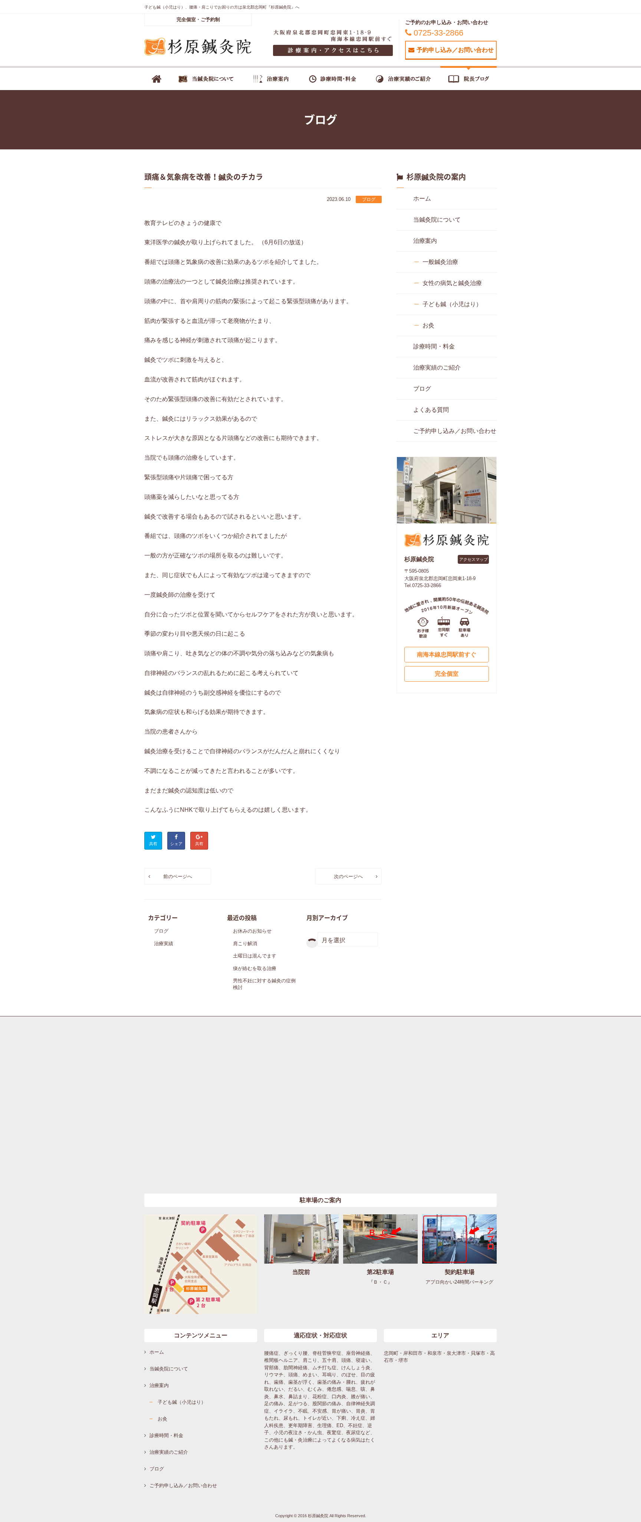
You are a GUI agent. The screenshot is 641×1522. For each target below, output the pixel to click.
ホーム (422, 198)
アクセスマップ (473, 559)
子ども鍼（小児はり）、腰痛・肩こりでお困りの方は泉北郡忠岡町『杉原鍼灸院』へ (221, 7)
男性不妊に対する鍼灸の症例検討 (264, 984)
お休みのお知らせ (252, 931)
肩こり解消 (245, 943)
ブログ (368, 199)
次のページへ (348, 876)
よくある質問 (431, 410)
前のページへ (177, 876)
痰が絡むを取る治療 (254, 968)
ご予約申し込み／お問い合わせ (454, 431)
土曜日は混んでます (254, 956)
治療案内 (425, 241)
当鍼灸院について (437, 219)
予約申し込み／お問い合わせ (455, 50)
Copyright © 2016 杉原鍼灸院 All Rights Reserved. (320, 1515)
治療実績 (163, 943)
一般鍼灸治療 (440, 262)
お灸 (428, 325)
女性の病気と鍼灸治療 (452, 283)
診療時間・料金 (434, 346)
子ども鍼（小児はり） (452, 304)
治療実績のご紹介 (437, 367)
